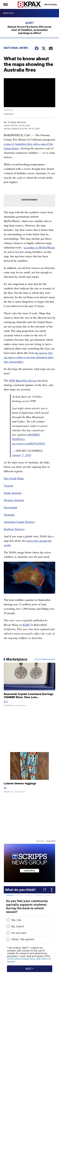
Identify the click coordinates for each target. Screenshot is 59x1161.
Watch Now (49, 5)
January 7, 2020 (21, 455)
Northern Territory (14, 529)
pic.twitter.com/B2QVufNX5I (28, 443)
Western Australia (14, 500)
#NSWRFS (34, 434)
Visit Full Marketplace (45, 659)
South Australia (12, 493)
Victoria (8, 485)
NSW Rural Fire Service (23, 380)
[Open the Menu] (5, 4)
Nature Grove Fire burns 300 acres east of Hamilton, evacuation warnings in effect (29, 30)
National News (16, 47)
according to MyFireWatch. (39, 247)
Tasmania (9, 514)
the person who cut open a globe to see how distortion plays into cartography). (29, 357)
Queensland (10, 507)
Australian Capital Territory (19, 522)
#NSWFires (18, 439)
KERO (26, 625)
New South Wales (14, 478)
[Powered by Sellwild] (50, 841)
